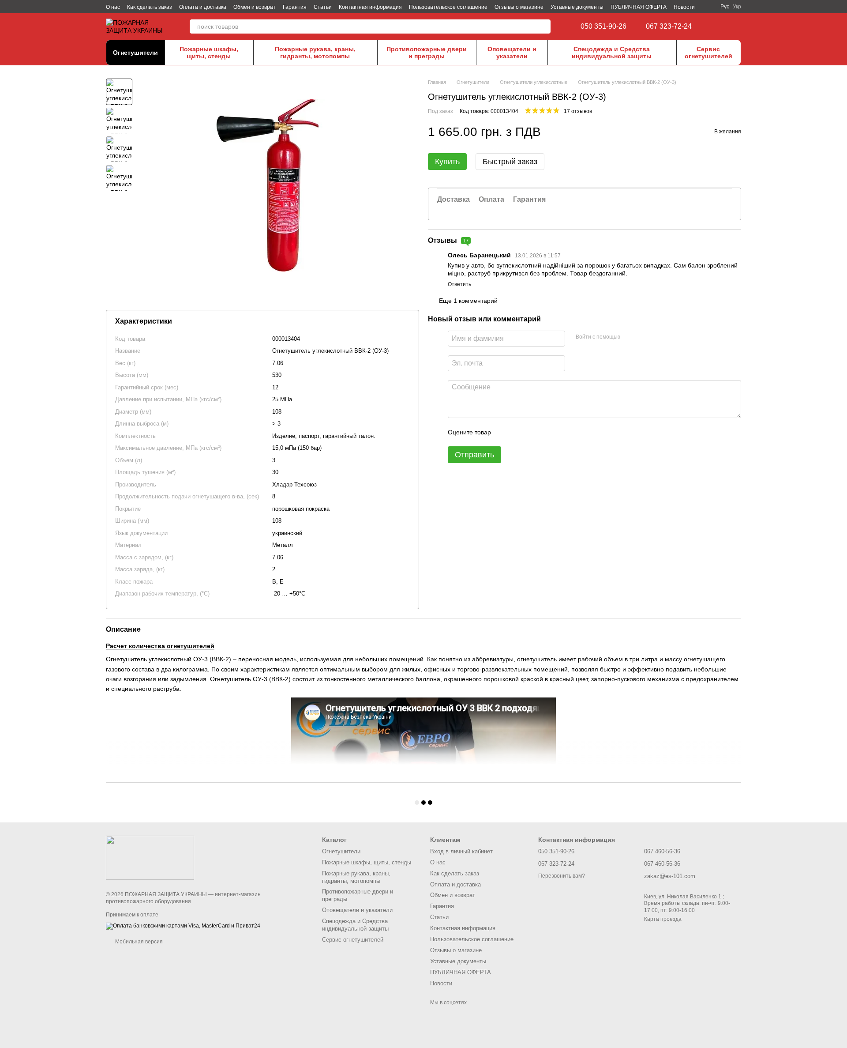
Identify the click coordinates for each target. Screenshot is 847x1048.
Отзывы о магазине (519, 7)
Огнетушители (135, 52)
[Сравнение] (719, 26)
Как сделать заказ (149, 7)
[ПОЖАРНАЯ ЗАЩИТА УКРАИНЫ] (150, 857)
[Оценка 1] (505, 432)
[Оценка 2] (520, 432)
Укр (737, 6)
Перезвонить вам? (561, 876)
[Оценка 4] (548, 432)
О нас (113, 7)
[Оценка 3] (534, 432)
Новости (684, 7)
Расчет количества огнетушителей (160, 645)
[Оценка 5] (562, 432)
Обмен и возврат (254, 7)
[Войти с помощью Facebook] (630, 337)
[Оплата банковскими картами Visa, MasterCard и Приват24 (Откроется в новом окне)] (183, 926)
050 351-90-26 (603, 26)
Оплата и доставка (202, 7)
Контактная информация (370, 7)
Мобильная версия (138, 942)
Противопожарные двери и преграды (426, 52)
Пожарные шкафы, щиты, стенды (209, 52)
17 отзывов (578, 111)
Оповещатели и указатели (511, 52)
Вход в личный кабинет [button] (461, 851)
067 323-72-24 (669, 26)
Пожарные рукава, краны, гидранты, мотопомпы (315, 52)
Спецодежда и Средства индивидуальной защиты (612, 52)
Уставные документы (577, 7)
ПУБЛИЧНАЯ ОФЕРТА (639, 7)
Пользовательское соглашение (448, 7)
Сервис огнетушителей (708, 52)
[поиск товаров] (543, 26)
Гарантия (295, 7)
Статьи (323, 7)
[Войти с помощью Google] (644, 337)
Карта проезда (663, 919)
